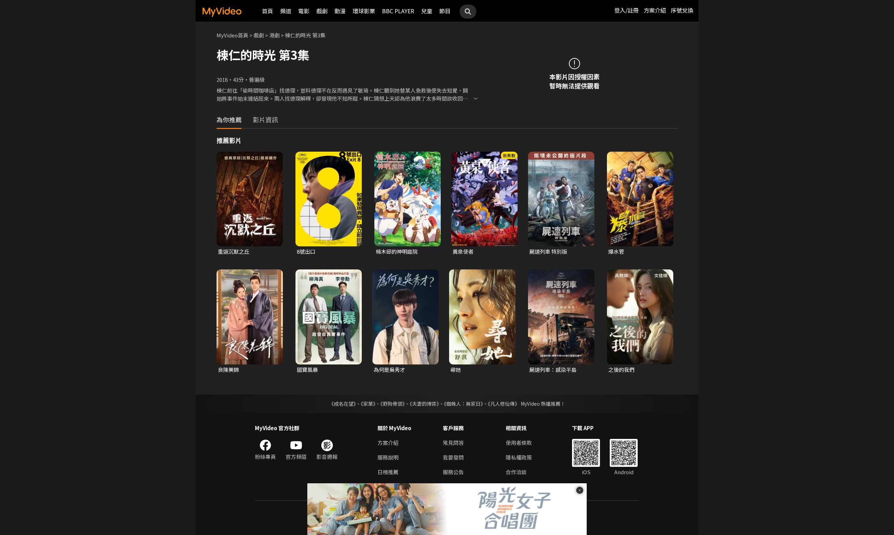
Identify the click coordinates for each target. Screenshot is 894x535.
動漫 (340, 11)
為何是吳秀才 (389, 369)
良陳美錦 (228, 369)
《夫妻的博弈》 (424, 403)
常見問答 (453, 442)
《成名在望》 (342, 403)
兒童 (426, 11)
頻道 (285, 11)
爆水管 (616, 251)
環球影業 (364, 11)
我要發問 (453, 457)
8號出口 (306, 251)
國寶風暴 (307, 369)
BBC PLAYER (398, 11)
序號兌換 (682, 10)
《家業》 (368, 403)
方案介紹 (655, 10)
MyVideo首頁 (232, 35)
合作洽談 (516, 472)
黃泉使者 (463, 251)
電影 (303, 11)
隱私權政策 (519, 457)
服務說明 (388, 457)
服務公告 (453, 472)
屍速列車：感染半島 (553, 369)
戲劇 (322, 11)
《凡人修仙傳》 (504, 403)
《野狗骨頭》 (392, 403)
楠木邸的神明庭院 (397, 251)
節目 (444, 11)
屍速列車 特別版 (548, 251)
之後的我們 (621, 369)
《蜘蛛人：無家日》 (463, 403)
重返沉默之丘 (233, 251)
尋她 (455, 369)
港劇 (274, 35)
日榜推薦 (388, 472)
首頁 (267, 11)
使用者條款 (519, 442)
